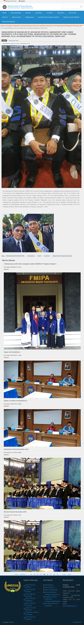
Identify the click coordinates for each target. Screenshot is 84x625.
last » (69, 574)
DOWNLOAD (29, 17)
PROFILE (28, 13)
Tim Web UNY (77, 622)
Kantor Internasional (51, 590)
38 (54, 574)
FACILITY (5, 17)
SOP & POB (72, 13)
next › (64, 574)
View (5, 40)
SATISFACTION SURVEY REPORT (48, 17)
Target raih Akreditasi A (12, 352)
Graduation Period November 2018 (16, 449)
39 (57, 574)
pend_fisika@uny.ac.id (69, 606)
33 (37, 574)
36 (47, 574)
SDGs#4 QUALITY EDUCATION (15, 256)
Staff (39, 256)
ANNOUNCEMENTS (8, 22)
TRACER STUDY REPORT (71, 17)
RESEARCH (60, 13)
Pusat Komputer (50, 587)
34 (41, 574)
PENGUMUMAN (16, 13)
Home (2, 26)
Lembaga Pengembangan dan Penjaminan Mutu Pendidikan (52, 603)
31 (31, 574)
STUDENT (50, 13)
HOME (4, 13)
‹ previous (23, 574)
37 (51, 574)
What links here (13, 40)
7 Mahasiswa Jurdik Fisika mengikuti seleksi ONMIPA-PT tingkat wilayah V (30, 264)
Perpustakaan (49, 585)
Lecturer (47, 256)
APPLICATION (16, 17)
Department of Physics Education (62, 256)
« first (16, 574)
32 (34, 574)
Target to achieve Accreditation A (15, 401)
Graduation (31, 256)
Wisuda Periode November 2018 (15, 512)
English (22, 1)
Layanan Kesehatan (51, 592)
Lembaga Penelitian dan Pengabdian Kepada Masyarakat (52, 597)
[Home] (21, 7)
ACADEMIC (38, 13)
